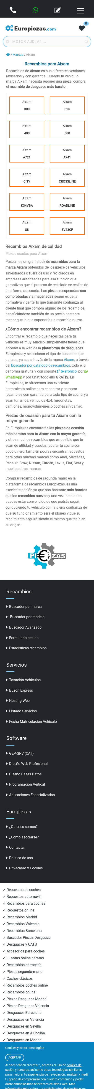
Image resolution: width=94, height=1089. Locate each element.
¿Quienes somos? (23, 827)
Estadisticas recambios (28, 648)
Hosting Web (19, 700)
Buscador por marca (25, 606)
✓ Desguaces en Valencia (23, 1019)
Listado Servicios (23, 711)
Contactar (17, 847)
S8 (27, 229)
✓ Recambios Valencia (21, 924)
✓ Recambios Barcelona (22, 931)
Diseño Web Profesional (28, 764)
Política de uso (21, 858)
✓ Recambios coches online (25, 985)
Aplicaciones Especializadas (32, 795)
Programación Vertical (27, 784)
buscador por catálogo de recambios (40, 365)
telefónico (69, 371)
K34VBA (27, 205)
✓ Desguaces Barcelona (22, 1012)
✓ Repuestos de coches (22, 890)
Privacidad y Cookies (26, 868)
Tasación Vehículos (25, 680)
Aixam (26, 105)
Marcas (18, 55)
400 (27, 133)
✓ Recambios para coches (24, 903)
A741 (67, 157)
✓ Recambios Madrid (20, 917)
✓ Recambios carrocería (22, 965)
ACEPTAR (14, 1057)
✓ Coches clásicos (18, 978)
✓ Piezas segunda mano (22, 972)
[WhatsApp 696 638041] (36, 10)
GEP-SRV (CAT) (21, 753)
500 (67, 133)
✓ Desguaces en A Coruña (24, 1033)
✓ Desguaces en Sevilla (22, 1026)
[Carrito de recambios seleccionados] (82, 28)
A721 (27, 157)
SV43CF (67, 229)
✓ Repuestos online (18, 910)
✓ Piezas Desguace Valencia (26, 1006)
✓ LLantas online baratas (23, 958)
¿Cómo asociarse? (24, 837)
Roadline (67, 205)
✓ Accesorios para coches (24, 951)
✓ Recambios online (19, 992)
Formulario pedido (24, 638)
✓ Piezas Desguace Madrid (25, 999)
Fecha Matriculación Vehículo (33, 721)
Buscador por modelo (26, 617)
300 (27, 109)
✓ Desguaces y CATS (20, 944)
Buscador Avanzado (25, 627)
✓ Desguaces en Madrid (22, 1040)
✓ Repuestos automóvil (22, 896)
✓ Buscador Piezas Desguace (26, 937)
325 (67, 109)
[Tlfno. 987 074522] (13, 10)
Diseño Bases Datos (25, 774)
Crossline (67, 181)
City (27, 181)
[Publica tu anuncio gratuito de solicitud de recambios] (58, 10)
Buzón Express (21, 690)
